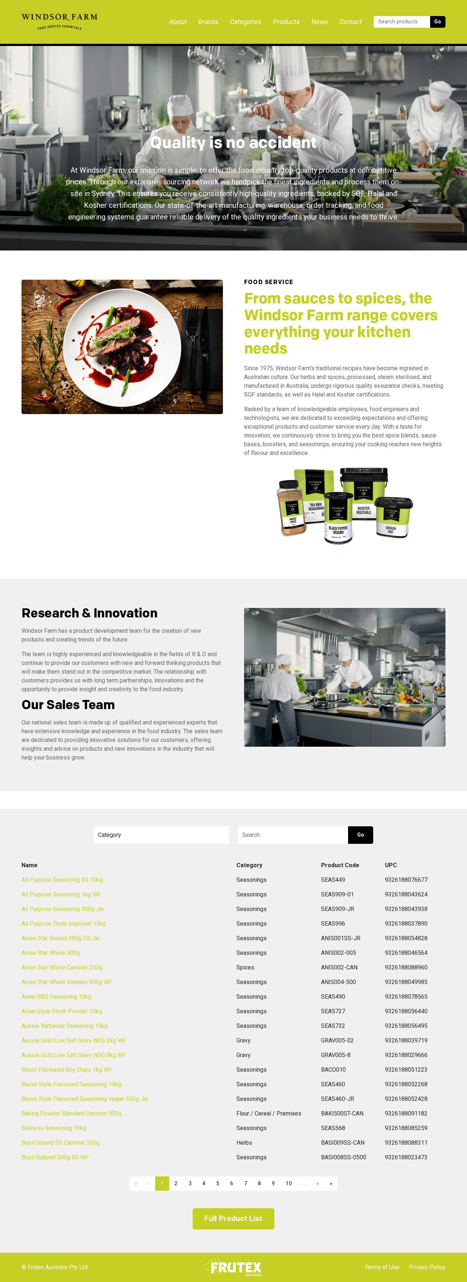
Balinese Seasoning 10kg (54, 1128)
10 (289, 1183)
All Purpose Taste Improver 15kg (64, 923)
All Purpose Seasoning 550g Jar (63, 909)
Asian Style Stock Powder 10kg (62, 1011)
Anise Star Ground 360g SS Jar (61, 938)
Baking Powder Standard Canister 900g (71, 1113)
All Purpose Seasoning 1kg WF (61, 894)
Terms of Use (382, 1267)
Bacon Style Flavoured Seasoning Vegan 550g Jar (85, 1098)
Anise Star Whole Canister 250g (62, 967)
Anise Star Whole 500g (51, 952)
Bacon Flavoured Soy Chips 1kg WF (67, 1069)
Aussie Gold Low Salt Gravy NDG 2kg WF (74, 1040)
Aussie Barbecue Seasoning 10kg (65, 1025)
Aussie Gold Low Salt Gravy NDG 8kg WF (74, 1055)
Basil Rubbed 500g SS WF (55, 1157)
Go (437, 22)
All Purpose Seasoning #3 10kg (62, 879)
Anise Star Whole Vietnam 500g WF (67, 982)
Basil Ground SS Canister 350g (61, 1142)
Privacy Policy (427, 1267)
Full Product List (233, 1218)
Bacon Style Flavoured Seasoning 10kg (71, 1084)
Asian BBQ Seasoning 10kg (56, 996)
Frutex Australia (47, 11)
